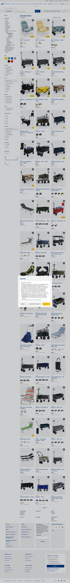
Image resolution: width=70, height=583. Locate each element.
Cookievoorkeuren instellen (34, 303)
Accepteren (46, 303)
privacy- (31, 299)
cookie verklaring (38, 299)
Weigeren (23, 303)
